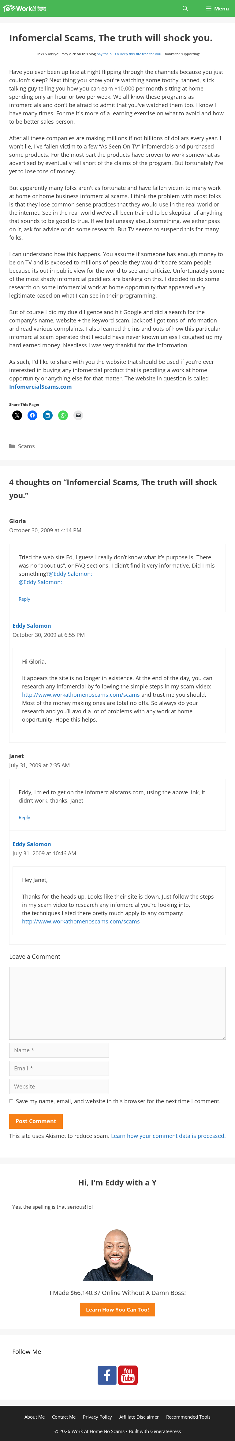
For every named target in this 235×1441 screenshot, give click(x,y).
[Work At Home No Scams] (24, 8)
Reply (24, 599)
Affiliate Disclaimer (139, 1417)
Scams (26, 446)
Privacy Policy (97, 1417)
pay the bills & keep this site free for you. (129, 54)
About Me (34, 1417)
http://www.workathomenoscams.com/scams (81, 694)
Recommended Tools (188, 1417)
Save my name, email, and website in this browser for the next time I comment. (118, 1101)
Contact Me (64, 1417)
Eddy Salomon (32, 625)
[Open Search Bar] (185, 8)
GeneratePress (165, 1431)
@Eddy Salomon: (70, 573)
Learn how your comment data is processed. (168, 1135)
